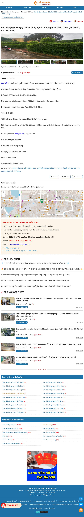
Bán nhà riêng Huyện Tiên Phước (54, 412)
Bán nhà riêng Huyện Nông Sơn (53, 397)
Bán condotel (7, 440)
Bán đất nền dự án (49, 432)
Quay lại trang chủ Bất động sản (13, 17)
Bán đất (4, 83)
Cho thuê (28, 8)
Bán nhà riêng (47, 425)
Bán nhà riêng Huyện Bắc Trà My (13, 382)
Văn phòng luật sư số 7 (11, 501)
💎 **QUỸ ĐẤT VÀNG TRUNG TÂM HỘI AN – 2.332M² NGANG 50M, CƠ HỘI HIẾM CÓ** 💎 (35, 263)
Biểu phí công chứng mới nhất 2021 (39, 504)
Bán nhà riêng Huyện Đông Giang (54, 386)
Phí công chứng (22, 504)
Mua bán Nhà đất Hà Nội (22, 168)
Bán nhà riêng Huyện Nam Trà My (14, 397)
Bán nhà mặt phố (48, 428)
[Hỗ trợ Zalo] (81, 499)
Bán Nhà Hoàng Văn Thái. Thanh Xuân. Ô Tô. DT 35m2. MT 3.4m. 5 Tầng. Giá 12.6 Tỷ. (49, 344)
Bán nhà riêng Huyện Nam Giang (54, 393)
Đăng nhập (68, 21)
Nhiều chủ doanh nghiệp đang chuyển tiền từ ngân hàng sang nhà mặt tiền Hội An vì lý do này (35, 275)
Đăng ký (55, 21)
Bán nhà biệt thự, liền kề (10, 428)
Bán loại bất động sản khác (11, 443)
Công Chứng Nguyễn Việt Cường (61, 504)
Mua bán (9, 8)
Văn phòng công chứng (35, 508)
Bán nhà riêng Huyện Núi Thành (13, 401)
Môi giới (60, 8)
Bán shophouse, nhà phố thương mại (15, 432)
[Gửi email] (81, 510)
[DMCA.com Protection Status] (42, 512)
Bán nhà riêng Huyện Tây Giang (53, 408)
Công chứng (76, 504)
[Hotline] (3, 505)
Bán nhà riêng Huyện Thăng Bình (14, 412)
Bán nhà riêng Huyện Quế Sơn (53, 405)
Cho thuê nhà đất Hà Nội (66, 168)
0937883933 (78, 72)
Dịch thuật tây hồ (52, 501)
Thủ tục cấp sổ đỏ (74, 501)
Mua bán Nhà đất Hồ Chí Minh (44, 168)
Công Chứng (63, 501)
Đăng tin (80, 21)
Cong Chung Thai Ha (39, 501)
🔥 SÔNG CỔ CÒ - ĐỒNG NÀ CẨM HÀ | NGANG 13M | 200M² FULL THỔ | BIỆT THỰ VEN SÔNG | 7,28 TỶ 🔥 (42, 269)
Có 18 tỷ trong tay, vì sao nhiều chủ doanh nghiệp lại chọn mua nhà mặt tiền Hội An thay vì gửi (35, 280)
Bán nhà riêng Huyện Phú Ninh (53, 401)
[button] (81, 46)
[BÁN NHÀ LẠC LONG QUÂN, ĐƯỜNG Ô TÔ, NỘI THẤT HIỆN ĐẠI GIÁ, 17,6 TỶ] (8, 360)
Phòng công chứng (49, 508)
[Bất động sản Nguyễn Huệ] (42, 3)
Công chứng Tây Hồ (25, 501)
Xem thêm (42, 369)
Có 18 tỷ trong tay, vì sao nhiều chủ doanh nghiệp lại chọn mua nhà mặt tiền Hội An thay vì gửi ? (36, 286)
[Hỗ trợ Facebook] (81, 505)
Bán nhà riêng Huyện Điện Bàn (13, 386)
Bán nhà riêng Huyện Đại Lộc (52, 382)
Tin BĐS (76, 8)
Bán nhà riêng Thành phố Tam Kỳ (14, 408)
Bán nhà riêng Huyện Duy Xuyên (13, 390)
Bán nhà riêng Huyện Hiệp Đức (53, 390)
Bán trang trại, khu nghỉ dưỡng (52, 436)
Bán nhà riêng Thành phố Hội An (13, 393)
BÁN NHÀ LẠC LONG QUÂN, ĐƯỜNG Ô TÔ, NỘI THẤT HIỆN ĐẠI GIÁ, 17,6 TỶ (46, 357)
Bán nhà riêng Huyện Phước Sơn (13, 405)
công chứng (19, 134)
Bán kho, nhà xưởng (49, 440)
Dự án (44, 8)
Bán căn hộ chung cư (9, 425)
